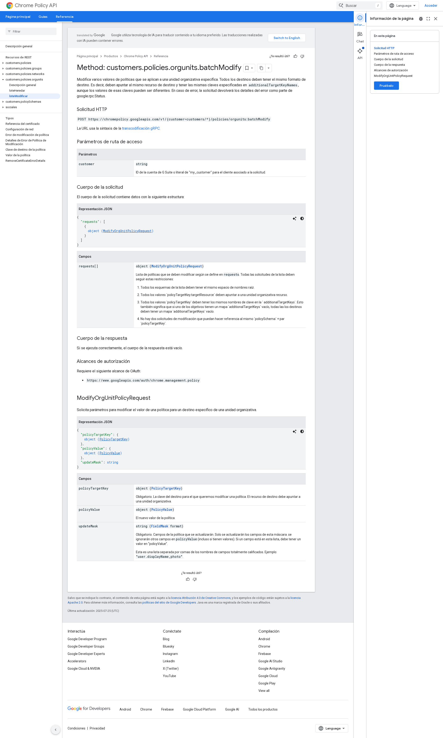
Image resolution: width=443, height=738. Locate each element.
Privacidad (97, 728)
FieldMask (159, 526)
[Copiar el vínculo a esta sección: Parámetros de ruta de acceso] (146, 142)
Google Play (266, 683)
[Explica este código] (294, 218)
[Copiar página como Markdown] (261, 68)
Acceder (431, 5)
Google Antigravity (271, 668)
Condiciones (76, 728)
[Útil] (295, 56)
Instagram (170, 654)
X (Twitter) (171, 668)
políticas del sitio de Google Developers (169, 602)
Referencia (64, 17)
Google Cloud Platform (199, 709)
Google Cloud (268, 676)
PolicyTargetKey (113, 439)
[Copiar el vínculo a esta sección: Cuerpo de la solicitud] (127, 187)
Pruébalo (386, 86)
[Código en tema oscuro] (302, 218)
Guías (43, 17)
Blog (166, 639)
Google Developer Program (87, 639)
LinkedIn (169, 661)
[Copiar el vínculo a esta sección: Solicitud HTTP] (111, 110)
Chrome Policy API (36, 5)
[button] (30, 63)
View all (263, 691)
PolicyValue (109, 453)
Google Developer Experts (86, 654)
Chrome (264, 646)
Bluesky (168, 646)
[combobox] (359, 5)
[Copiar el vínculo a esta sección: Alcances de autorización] (134, 362)
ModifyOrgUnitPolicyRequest (127, 231)
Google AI (232, 709)
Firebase (264, 654)
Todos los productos (263, 709)
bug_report (421, 18)
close (435, 18)
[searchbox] (31, 31)
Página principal (18, 17)
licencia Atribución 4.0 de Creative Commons (200, 598)
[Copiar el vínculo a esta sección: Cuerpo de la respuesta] (131, 338)
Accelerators (77, 661)
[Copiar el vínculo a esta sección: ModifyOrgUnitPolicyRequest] (155, 398)
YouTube (169, 676)
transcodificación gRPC (141, 128)
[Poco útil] (302, 56)
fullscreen (428, 18)
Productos (111, 56)
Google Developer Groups (86, 646)
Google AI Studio (270, 661)
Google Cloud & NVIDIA (84, 668)
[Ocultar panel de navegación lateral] (55, 729)
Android (264, 639)
